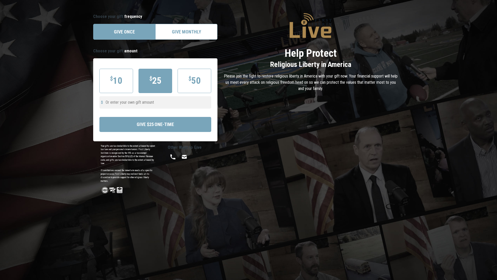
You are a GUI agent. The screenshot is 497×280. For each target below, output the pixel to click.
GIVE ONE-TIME (155, 124)
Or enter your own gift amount (130, 102)
